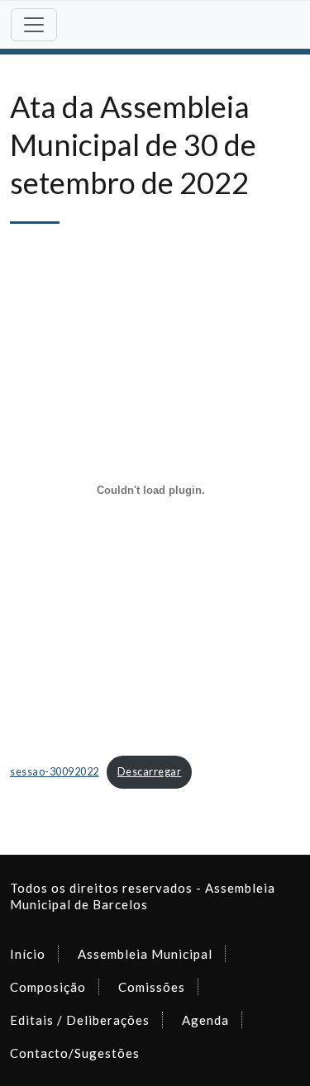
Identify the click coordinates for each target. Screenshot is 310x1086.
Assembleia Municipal (145, 953)
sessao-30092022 (54, 771)
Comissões (151, 986)
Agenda (205, 1019)
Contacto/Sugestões (75, 1053)
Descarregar (149, 771)
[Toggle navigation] (34, 24)
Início (27, 953)
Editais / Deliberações (80, 1019)
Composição (48, 986)
